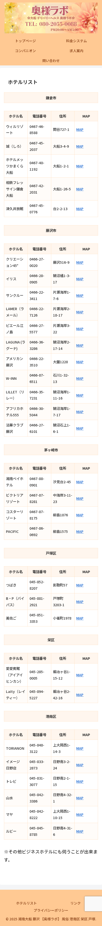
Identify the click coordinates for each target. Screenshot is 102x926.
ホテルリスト (26, 903)
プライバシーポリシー (51, 910)
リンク (75, 903)
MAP (79, 129)
